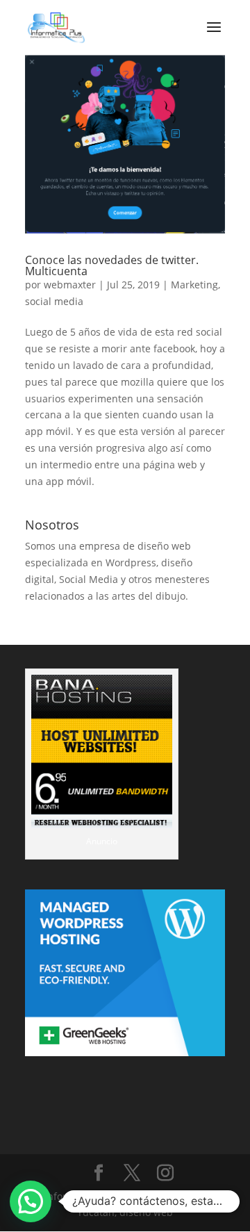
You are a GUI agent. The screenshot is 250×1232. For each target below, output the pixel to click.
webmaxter (70, 284)
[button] (30, 1201)
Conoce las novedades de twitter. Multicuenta (112, 265)
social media (54, 301)
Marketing (194, 284)
